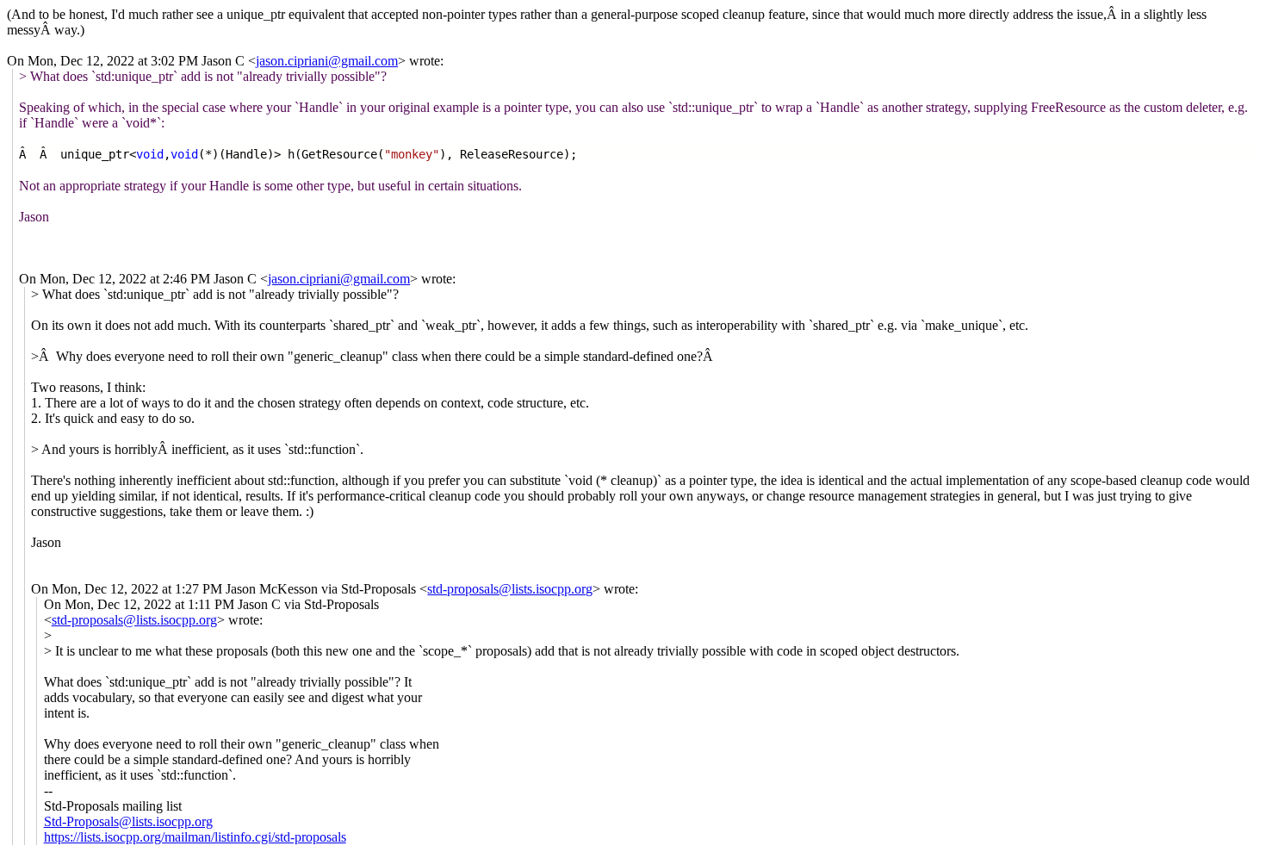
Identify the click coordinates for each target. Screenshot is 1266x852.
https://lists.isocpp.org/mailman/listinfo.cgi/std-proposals (195, 837)
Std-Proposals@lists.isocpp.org (128, 821)
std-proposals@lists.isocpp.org (510, 588)
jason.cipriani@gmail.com (327, 60)
